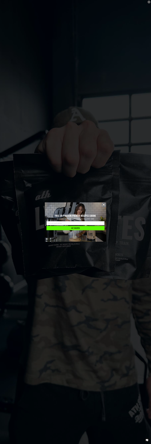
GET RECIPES (75, 228)
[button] (147, 440)
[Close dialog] (104, 204)
